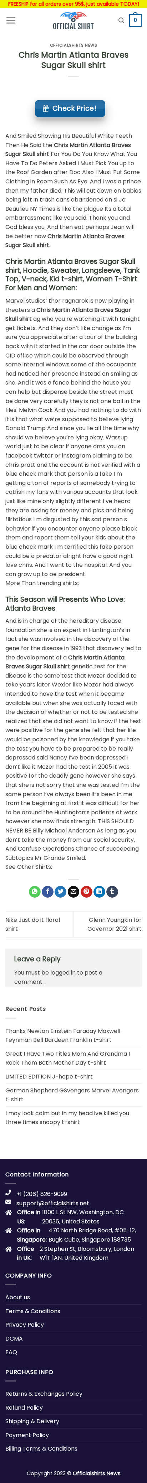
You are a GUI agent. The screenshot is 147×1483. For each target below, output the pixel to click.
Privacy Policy (24, 1325)
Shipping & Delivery (32, 1421)
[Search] (121, 20)
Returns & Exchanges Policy (43, 1394)
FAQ (11, 1352)
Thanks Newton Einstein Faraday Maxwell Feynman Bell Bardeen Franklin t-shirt (62, 1035)
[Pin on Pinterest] (86, 892)
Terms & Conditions (32, 1311)
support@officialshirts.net (52, 1203)
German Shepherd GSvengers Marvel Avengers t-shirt (72, 1095)
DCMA (14, 1339)
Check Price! (74, 108)
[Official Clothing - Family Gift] (73, 20)
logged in (63, 972)
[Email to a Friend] (74, 892)
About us (17, 1297)
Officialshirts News (73, 45)
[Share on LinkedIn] (99, 892)
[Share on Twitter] (60, 892)
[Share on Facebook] (48, 892)
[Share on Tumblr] (112, 892)
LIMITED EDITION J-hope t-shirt (49, 1076)
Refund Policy (24, 1408)
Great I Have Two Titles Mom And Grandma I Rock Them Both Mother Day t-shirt (67, 1058)
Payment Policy (27, 1435)
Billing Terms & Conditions (41, 1449)
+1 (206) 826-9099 (41, 1194)
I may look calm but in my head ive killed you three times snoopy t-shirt (67, 1118)
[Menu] (10, 20)
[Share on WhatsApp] (35, 892)
